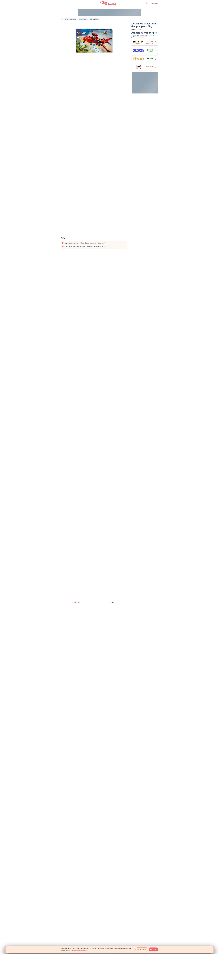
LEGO (139, 29)
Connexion (154, 3)
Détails (112, 602)
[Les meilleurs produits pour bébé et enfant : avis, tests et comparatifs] (106, 3)
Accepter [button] (153, 949)
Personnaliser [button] (142, 949)
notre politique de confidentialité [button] (77, 950)
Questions (77, 602)
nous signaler (143, 35)
